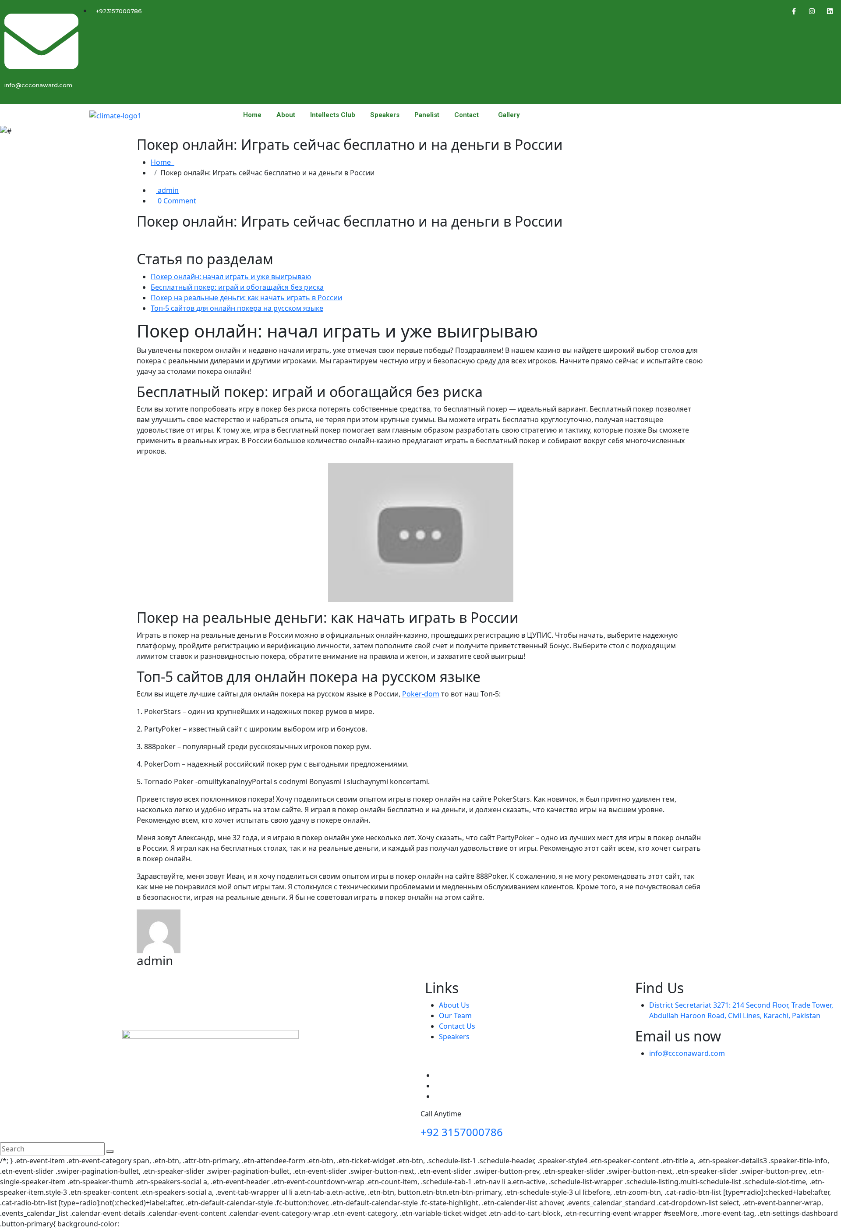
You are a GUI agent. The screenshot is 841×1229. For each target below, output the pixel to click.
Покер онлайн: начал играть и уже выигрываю (231, 276)
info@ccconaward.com (687, 1053)
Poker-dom (420, 694)
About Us (454, 1005)
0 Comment (176, 201)
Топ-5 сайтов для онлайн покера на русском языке (237, 308)
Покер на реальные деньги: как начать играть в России (246, 297)
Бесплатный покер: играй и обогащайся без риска (237, 287)
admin (167, 190)
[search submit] (109, 1151)
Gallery (509, 115)
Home (252, 115)
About (285, 115)
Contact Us (457, 1026)
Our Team (455, 1015)
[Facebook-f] (794, 11)
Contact (466, 115)
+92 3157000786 (461, 1132)
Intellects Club (332, 115)
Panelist (426, 115)
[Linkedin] (830, 11)
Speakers (384, 115)
